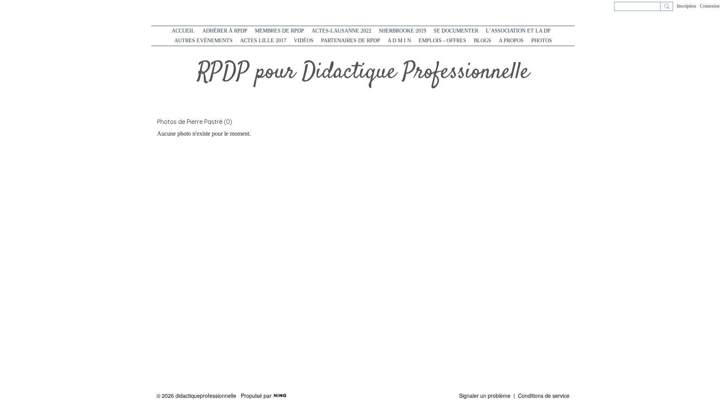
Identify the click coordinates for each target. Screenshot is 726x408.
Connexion (710, 6)
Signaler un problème (484, 395)
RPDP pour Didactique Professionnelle (363, 72)
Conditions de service (543, 395)
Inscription (686, 6)
